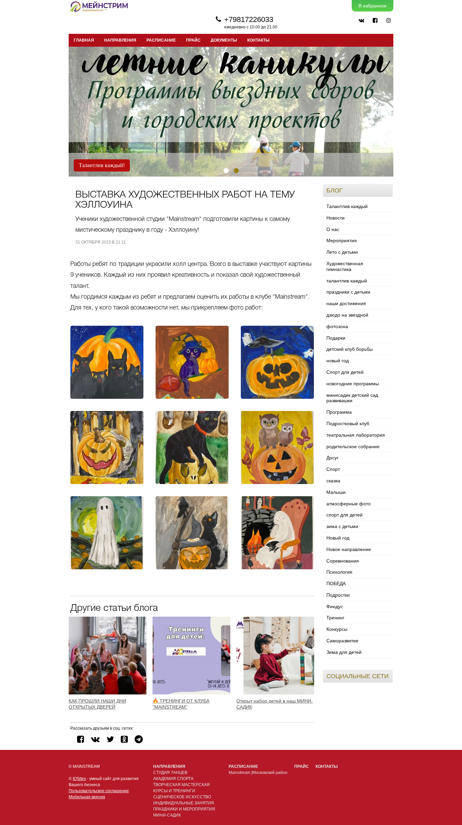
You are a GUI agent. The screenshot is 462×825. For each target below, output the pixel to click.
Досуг (332, 457)
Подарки (335, 338)
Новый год (337, 538)
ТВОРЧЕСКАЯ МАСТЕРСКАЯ (181, 784)
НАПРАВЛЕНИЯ (120, 40)
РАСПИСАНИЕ (161, 40)
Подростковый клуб (347, 423)
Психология (339, 572)
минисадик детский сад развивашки (352, 398)
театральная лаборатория (355, 435)
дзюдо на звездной (347, 315)
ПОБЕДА (336, 583)
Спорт (333, 469)
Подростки (338, 595)
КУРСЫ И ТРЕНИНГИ (174, 790)
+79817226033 (248, 19)
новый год (337, 360)
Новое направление (348, 549)
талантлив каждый (346, 280)
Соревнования (342, 561)
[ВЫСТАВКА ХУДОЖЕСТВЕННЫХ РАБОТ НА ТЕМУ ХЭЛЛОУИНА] (106, 362)
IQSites (79, 778)
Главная (84, 40)
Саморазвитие (342, 640)
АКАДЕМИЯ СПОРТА (173, 778)
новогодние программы (352, 383)
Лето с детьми (342, 252)
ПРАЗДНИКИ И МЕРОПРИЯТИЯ (184, 809)
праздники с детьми (348, 292)
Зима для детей (344, 652)
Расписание (243, 766)
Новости (335, 218)
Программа (339, 412)
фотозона (337, 326)
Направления (169, 766)
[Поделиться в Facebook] (80, 739)
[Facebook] (375, 20)
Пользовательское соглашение (99, 790)
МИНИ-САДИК (167, 815)
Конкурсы (336, 629)
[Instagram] (388, 20)
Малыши (336, 492)
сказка (333, 480)
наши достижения (346, 303)
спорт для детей (344, 515)
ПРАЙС (193, 40)
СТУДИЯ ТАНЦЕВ (170, 772)
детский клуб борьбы (349, 349)
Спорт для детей (345, 372)
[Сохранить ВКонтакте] (95, 739)
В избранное (373, 5)
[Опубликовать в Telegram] (139, 739)
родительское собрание (352, 446)
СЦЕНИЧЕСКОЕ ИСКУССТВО (182, 797)
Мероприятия (341, 240)
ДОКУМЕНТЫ (224, 40)
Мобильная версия (87, 797)
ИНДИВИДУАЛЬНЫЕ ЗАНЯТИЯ (183, 803)
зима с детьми (342, 526)
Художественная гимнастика (344, 266)
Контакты (258, 40)
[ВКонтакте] (361, 20)
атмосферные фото (348, 503)
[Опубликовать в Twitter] (110, 739)
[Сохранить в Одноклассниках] (124, 739)
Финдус (334, 606)
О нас (332, 229)
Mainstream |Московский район (258, 772)
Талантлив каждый (347, 206)
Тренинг (335, 617)
